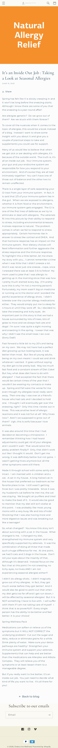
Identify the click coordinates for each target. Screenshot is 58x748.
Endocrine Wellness (23, 747)
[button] (3, 3)
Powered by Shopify (42, 747)
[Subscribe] (49, 715)
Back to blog (30, 696)
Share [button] (8, 91)
